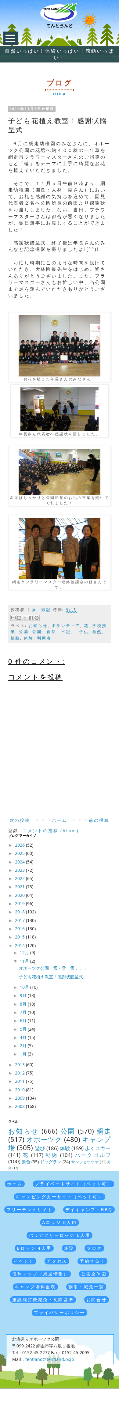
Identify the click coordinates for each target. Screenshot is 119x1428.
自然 (97, 631)
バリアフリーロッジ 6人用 (59, 1235)
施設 (69, 1248)
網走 (104, 1131)
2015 (20, 937)
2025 (20, 853)
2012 (20, 1073)
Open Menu (10, 38)
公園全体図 (94, 1274)
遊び (40, 1148)
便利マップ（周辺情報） (40, 1274)
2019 (20, 903)
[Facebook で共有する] (31, 618)
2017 (20, 920)
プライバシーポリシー (59, 1312)
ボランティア (66, 625)
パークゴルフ (93, 1154)
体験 (29, 638)
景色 (26, 1162)
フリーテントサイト (29, 1209)
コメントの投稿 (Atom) (51, 830)
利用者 (44, 638)
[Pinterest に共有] (37, 618)
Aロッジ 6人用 (59, 1222)
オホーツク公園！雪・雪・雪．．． (53, 968)
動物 (51, 1154)
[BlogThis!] (19, 618)
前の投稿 (99, 820)
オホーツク (44, 1139)
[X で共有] (25, 618)
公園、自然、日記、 (53, 631)
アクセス (57, 1261)
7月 (24, 1012)
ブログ (94, 1248)
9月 (24, 995)
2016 (20, 928)
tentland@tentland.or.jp (49, 1359)
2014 (20, 945)
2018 (20, 912)
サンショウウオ (85, 1162)
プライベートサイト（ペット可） (73, 1184)
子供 (84, 631)
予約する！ (92, 1261)
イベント (24, 1261)
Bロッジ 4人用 (34, 1248)
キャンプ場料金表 (35, 1287)
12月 (25, 952)
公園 (24, 631)
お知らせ (38, 625)
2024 (20, 862)
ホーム (59, 820)
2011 (20, 1081)
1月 (24, 1054)
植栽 (15, 638)
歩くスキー (98, 1148)
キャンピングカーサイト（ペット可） (59, 1196)
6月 (24, 1020)
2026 (20, 845)
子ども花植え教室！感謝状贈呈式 (51, 977)
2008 (20, 1106)
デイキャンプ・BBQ (89, 1209)
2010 (20, 1090)
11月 (25, 961)
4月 (24, 1037)
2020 (20, 895)
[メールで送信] (13, 618)
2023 (20, 870)
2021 (20, 887)
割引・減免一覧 (86, 1287)
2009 (20, 1098)
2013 (20, 1064)
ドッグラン (50, 1162)
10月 (25, 987)
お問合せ (96, 1299)
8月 (24, 1004)
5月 (24, 1029)
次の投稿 (20, 820)
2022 (20, 878)
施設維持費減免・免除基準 (43, 1299)
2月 (24, 1045)
